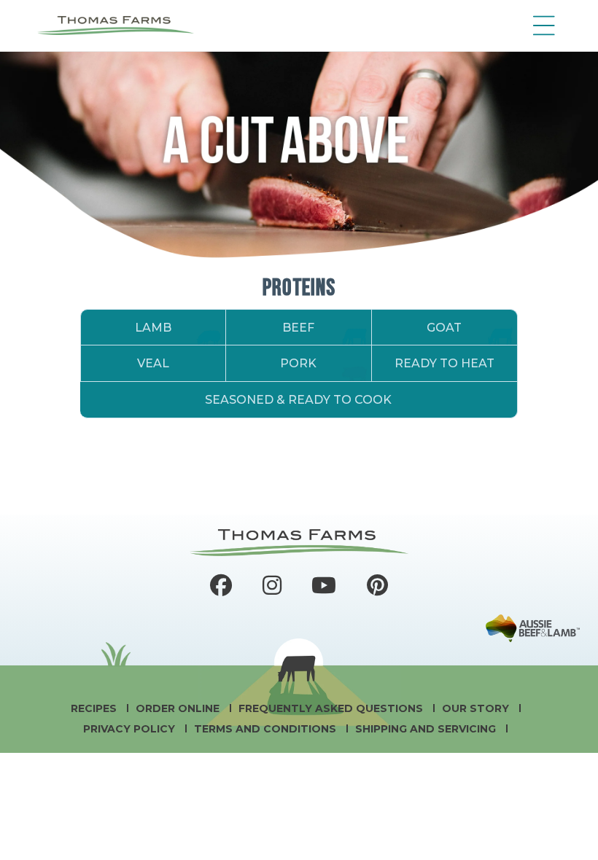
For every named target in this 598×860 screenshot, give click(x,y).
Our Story (477, 708)
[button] (540, 25)
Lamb (153, 328)
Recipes (95, 708)
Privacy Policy (130, 728)
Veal (153, 363)
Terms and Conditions (266, 728)
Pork (298, 363)
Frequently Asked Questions (332, 708)
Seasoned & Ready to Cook (298, 400)
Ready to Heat (444, 363)
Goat (444, 328)
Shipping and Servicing (427, 728)
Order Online (179, 708)
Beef (298, 328)
